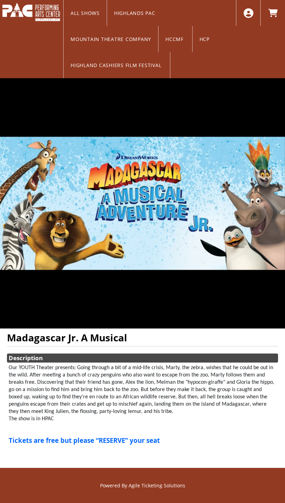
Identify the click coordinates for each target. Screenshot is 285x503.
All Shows (85, 13)
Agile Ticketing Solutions (157, 485)
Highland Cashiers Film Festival (117, 65)
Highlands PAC (135, 13)
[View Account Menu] (248, 13)
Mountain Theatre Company (111, 39)
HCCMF (175, 39)
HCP (205, 39)
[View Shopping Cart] (272, 13)
